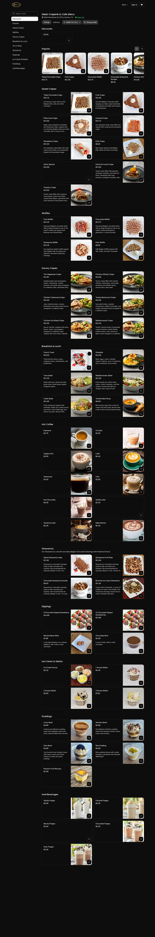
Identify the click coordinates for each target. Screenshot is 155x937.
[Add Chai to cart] (141, 492)
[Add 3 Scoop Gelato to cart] (141, 706)
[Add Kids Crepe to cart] (141, 157)
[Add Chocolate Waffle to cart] (106, 71)
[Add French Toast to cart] (89, 368)
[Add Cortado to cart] (141, 446)
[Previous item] (137, 49)
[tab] (47, 22)
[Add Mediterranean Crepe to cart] (141, 336)
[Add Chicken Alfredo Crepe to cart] (141, 290)
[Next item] (142, 49)
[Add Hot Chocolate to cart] (89, 515)
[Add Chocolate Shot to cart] (141, 651)
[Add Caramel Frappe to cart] (141, 816)
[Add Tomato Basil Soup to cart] (141, 414)
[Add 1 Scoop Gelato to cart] (141, 683)
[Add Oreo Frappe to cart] (89, 862)
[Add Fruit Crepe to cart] (83, 71)
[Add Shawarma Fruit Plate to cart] (141, 573)
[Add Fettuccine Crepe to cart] (89, 133)
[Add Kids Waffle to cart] (141, 258)
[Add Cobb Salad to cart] (89, 414)
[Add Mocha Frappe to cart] (89, 839)
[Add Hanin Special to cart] (89, 180)
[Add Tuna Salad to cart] (89, 391)
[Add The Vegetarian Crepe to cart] (89, 290)
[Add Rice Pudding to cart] (141, 761)
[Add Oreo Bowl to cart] (89, 761)
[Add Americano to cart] (89, 492)
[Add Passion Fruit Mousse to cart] (89, 784)
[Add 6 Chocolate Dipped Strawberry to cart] (89, 628)
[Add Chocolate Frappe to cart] (141, 839)
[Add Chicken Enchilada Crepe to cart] (89, 336)
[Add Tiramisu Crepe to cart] (89, 203)
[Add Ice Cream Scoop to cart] (89, 683)
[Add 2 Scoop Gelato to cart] (89, 706)
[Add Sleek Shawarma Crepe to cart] (89, 573)
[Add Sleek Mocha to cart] (141, 538)
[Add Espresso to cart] (89, 446)
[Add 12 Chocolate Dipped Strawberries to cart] (141, 628)
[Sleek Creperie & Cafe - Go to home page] (16, 5)
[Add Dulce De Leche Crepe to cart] (141, 180)
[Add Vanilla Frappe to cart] (89, 816)
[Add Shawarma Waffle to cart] (89, 258)
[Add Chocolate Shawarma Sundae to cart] (129, 71)
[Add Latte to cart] (141, 469)
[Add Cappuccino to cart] (89, 469)
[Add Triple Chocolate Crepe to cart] (60, 71)
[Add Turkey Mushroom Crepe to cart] (141, 313)
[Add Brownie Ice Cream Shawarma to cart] (141, 596)
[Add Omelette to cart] (141, 368)
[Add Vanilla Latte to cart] (141, 515)
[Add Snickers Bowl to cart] (141, 738)
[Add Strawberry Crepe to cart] (89, 157)
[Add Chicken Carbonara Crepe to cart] (89, 313)
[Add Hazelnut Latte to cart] (89, 538)
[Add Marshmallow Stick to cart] (89, 651)
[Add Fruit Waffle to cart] (89, 235)
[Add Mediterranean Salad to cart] (141, 391)
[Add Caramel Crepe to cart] (141, 133)
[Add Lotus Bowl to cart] (89, 738)
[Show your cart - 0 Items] (141, 5)
